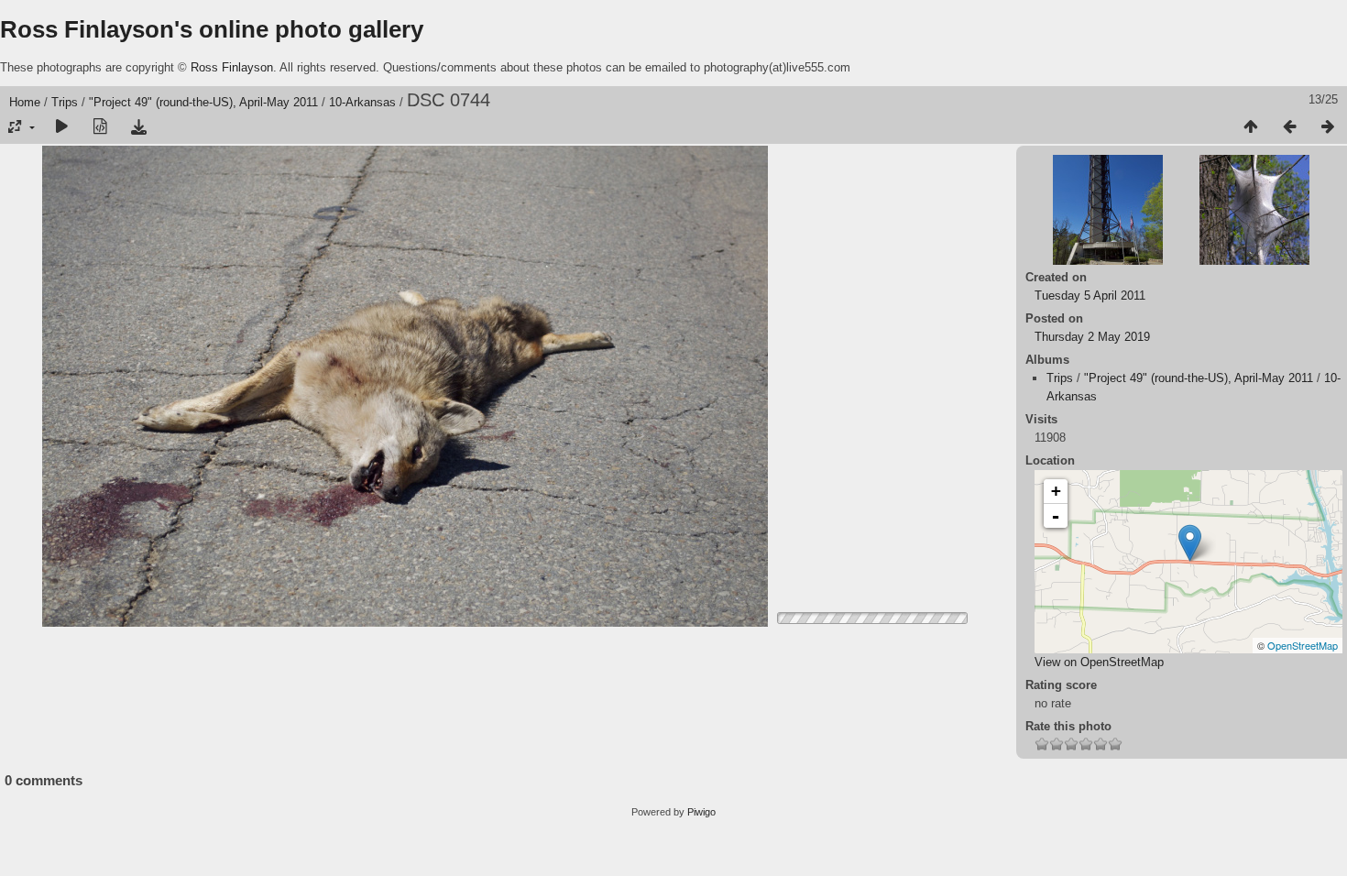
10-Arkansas (362, 102)
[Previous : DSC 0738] (1289, 127)
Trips (64, 102)
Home (24, 102)
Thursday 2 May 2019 (1092, 337)
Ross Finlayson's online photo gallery (211, 29)
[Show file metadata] (100, 127)
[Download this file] (138, 127)
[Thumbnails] (1251, 127)
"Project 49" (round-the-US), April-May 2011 (203, 102)
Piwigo (701, 811)
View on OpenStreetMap (1099, 662)
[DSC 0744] (1189, 543)
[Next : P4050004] (1328, 127)
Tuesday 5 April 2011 (1090, 295)
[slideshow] (61, 127)
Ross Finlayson (232, 67)
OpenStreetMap (1302, 645)
